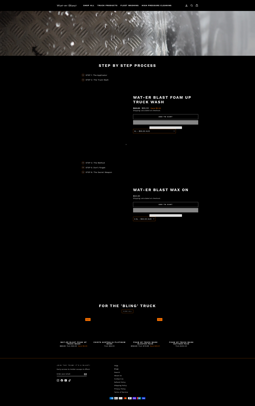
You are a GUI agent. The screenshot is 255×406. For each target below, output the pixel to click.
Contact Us (118, 379)
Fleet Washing (130, 5)
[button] (165, 122)
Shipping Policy (120, 385)
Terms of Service (121, 392)
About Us (118, 376)
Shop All (88, 5)
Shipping (136, 110)
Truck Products (107, 5)
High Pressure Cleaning (157, 5)
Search (117, 372)
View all (127, 311)
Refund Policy (120, 382)
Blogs (116, 369)
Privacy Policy (120, 389)
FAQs (116, 366)
